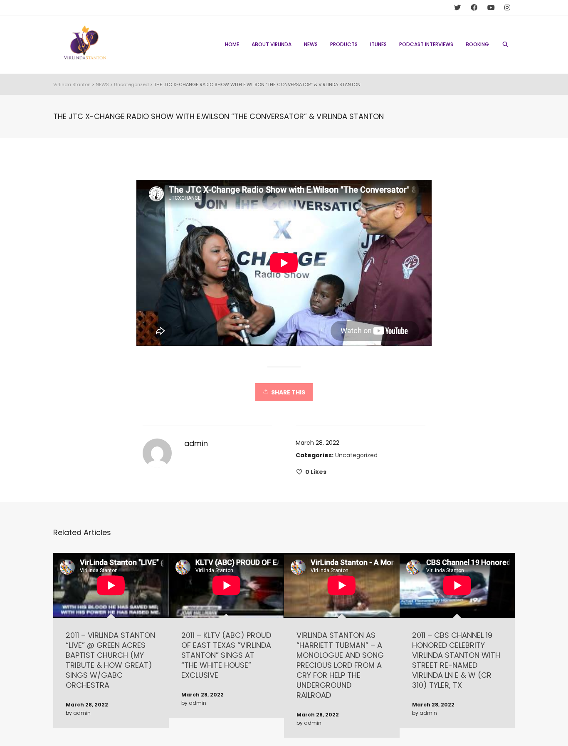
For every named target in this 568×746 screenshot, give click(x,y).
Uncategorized (356, 455)
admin (82, 712)
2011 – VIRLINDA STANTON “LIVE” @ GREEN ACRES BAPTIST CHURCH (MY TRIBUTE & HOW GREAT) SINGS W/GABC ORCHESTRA (110, 660)
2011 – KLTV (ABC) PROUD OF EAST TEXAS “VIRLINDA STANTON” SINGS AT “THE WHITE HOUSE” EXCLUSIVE (226, 655)
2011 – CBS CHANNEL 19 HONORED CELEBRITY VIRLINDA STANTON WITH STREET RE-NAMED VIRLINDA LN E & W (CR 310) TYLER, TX (456, 660)
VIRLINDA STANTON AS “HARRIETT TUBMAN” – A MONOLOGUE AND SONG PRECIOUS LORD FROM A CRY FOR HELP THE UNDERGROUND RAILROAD (340, 665)
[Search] (505, 44)
